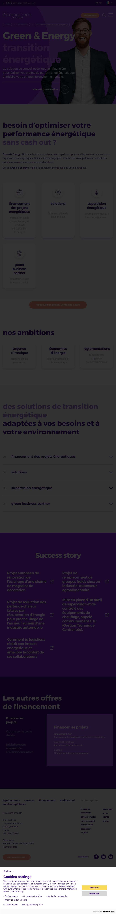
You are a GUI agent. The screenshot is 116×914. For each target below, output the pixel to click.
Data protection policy (32, 904)
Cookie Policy (17, 891)
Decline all (94, 893)
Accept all (94, 887)
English (7, 871)
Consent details (10, 904)
